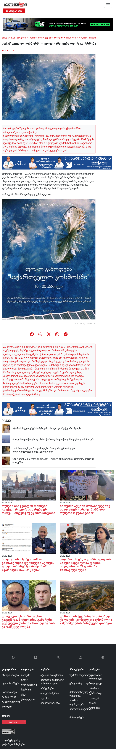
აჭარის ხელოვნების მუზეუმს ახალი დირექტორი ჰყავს (47, 428)
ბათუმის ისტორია (80, 709)
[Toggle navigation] (108, 5)
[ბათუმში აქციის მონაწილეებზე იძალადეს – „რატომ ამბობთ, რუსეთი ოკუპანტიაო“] (87, 485)
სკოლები (94, 698)
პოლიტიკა (95, 683)
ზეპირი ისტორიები (81, 675)
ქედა (24, 694)
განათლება (9, 697)
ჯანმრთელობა (11, 701)
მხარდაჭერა (14, 11)
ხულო (25, 680)
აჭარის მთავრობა (51, 675)
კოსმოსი (71, 37)
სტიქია (44, 698)
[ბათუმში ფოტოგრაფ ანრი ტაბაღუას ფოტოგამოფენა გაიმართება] (6, 439)
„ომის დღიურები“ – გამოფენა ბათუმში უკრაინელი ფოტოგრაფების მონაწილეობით (44, 449)
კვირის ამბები (10, 683)
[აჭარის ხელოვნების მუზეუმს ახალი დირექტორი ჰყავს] (6, 428)
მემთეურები (76, 717)
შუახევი (26, 689)
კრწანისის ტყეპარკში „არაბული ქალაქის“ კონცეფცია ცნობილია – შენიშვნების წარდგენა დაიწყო (86, 619)
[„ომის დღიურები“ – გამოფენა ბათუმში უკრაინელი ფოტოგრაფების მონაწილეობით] (6, 449)
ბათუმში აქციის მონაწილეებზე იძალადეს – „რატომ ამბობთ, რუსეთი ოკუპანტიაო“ (85, 509)
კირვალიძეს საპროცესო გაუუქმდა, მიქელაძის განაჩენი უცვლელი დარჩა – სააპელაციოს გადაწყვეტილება (28, 621)
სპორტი (94, 688)
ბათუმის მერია (49, 693)
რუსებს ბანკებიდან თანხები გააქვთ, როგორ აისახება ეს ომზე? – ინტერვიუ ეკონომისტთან (28, 509)
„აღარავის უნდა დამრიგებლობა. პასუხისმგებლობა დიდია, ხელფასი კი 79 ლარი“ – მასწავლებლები (86, 564)
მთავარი (7, 37)
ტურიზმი (94, 707)
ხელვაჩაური (29, 684)
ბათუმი (25, 675)
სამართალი (9, 692)
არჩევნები (47, 688)
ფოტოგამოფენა (88, 37)
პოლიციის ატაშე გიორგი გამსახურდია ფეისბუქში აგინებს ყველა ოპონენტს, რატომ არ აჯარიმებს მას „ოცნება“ (28, 564)
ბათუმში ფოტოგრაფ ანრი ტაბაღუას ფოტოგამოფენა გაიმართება (53, 439)
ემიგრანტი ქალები (81, 683)
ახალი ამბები (10, 675)
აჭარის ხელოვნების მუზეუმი (46, 37)
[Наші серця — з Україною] (15, 5)
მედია (92, 703)
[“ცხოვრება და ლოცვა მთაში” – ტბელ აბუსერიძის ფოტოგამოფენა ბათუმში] (6, 460)
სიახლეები (19, 37)
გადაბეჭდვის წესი (85, 323)
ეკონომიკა (95, 693)
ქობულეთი (28, 699)
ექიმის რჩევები (50, 703)
